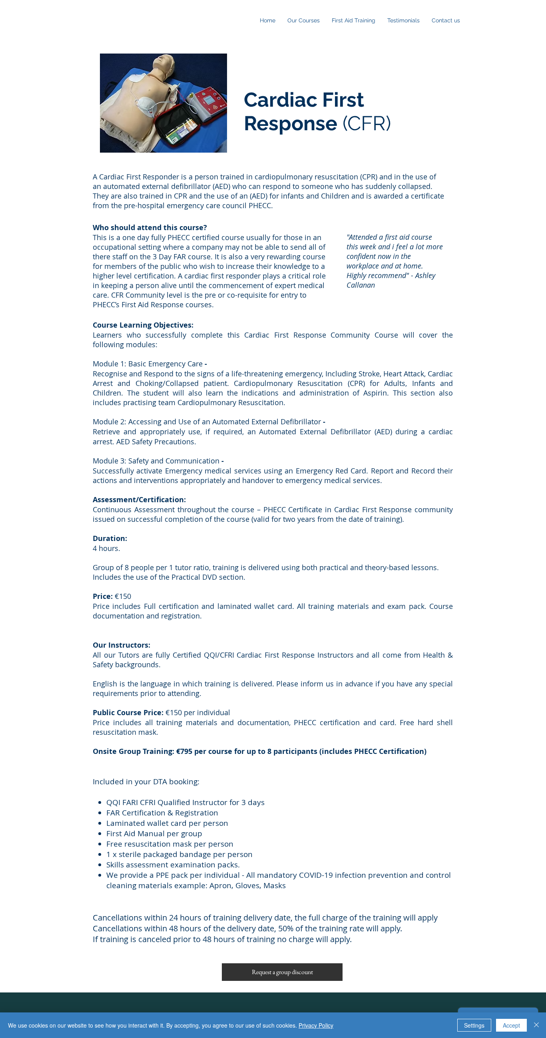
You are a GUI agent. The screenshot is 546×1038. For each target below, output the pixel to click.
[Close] (536, 1025)
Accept (511, 1025)
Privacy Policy (316, 1025)
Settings (474, 1025)
